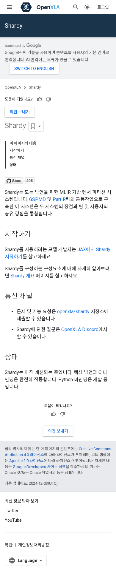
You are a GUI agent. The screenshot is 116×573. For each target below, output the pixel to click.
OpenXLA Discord (79, 329)
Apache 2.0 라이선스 (26, 460)
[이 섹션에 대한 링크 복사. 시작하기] (37, 234)
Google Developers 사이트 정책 (39, 466)
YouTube (13, 520)
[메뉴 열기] (9, 7)
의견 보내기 (20, 111)
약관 (8, 545)
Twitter (11, 510)
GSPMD (37, 199)
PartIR (59, 199)
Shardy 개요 (22, 276)
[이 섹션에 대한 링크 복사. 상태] (24, 357)
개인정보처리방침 (33, 545)
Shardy (13, 25)
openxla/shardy (73, 311)
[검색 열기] (75, 7)
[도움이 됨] (39, 99)
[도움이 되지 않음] (48, 99)
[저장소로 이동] (20, 179)
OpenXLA (13, 87)
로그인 (103, 7)
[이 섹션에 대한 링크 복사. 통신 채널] (38, 296)
